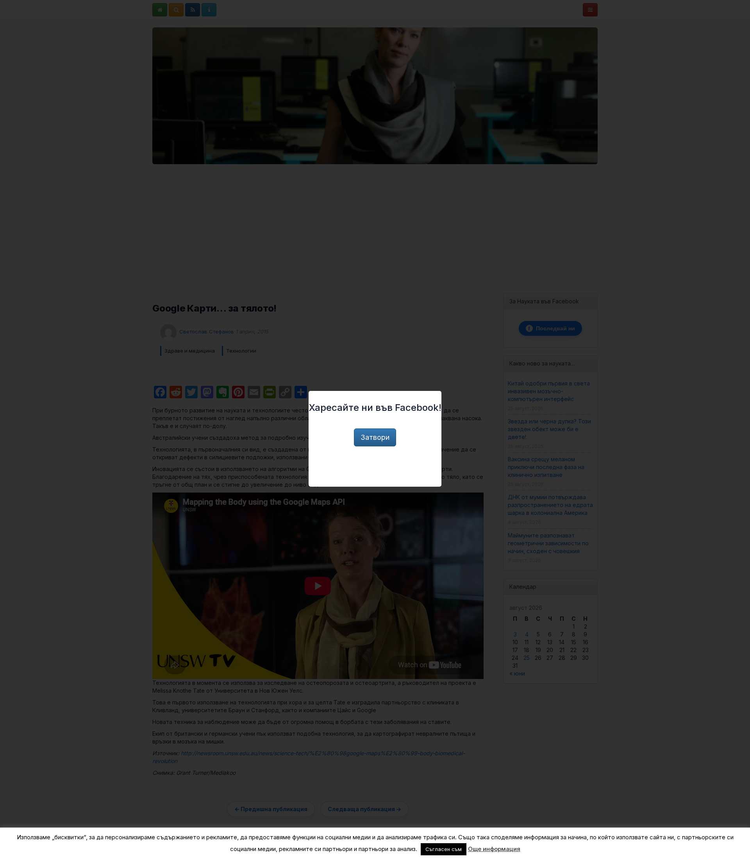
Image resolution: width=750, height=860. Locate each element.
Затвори (375, 437)
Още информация (494, 849)
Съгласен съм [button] (443, 849)
